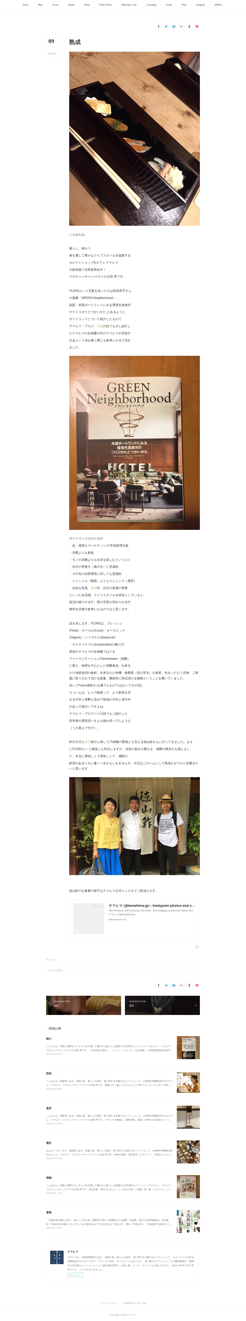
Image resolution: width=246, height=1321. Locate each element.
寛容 (94, 588)
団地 (49, 1073)
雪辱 (49, 1212)
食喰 (97, 713)
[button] (25, 5)
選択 (49, 1143)
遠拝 (49, 1108)
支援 (100, 326)
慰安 (88, 741)
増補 (49, 1177)
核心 (49, 1038)
